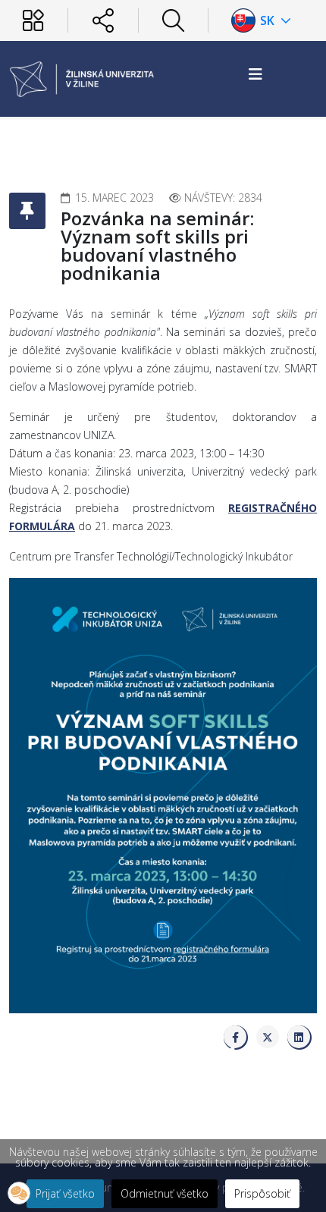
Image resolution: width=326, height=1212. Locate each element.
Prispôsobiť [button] (262, 1193)
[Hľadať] (173, 20)
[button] (19, 1193)
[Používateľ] (33, 20)
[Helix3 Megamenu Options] (255, 74)
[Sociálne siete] (102, 20)
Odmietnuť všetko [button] (164, 1193)
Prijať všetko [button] (65, 1193)
